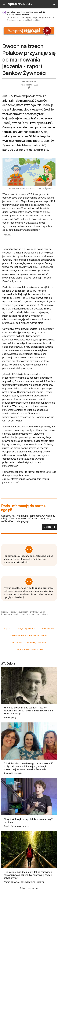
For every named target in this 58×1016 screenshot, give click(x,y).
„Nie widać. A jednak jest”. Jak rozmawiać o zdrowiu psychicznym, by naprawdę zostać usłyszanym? (28, 874)
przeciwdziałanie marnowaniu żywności (29, 635)
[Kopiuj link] (28, 87)
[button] (4, 4)
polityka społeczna (26, 628)
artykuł (7, 628)
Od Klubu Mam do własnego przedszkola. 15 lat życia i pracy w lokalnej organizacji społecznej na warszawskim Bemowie (28, 766)
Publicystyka (48, 628)
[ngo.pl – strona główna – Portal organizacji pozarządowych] (12, 4)
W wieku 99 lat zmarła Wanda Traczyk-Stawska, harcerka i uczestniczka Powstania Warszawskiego (28, 710)
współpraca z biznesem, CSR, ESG (29, 642)
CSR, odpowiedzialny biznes (29, 649)
